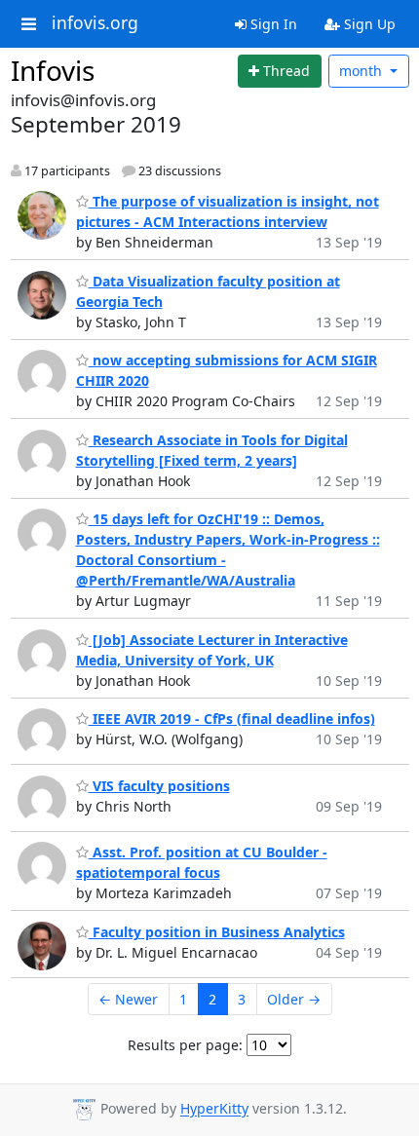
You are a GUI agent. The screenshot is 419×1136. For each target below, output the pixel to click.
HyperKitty (214, 1109)
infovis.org (95, 23)
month (362, 70)
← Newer (128, 999)
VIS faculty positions (159, 785)
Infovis (53, 70)
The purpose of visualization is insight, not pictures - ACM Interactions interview (227, 211)
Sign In (272, 24)
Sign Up (368, 24)
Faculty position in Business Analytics (217, 932)
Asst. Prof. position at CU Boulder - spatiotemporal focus (201, 862)
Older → (294, 999)
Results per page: (185, 1045)
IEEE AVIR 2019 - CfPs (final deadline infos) (232, 718)
